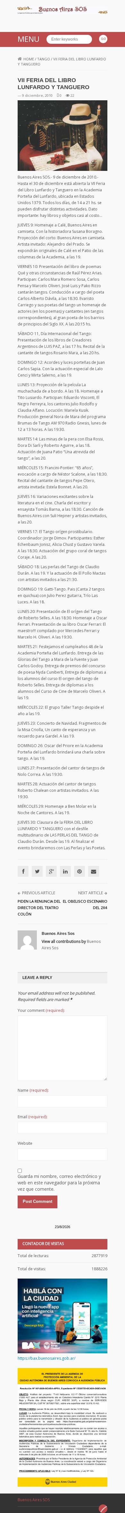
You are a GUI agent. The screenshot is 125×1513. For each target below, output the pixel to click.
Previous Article (38, 893)
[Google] (51, 871)
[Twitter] (37, 871)
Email (32, 1116)
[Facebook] (23, 871)
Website (25, 1143)
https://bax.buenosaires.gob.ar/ (46, 1358)
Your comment (41, 1010)
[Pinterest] (79, 871)
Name (33, 1090)
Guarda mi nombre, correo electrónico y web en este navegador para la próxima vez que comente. (59, 1182)
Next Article (90, 893)
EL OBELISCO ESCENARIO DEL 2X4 (85, 904)
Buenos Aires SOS (34, 1499)
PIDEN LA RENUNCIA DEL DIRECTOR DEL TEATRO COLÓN (39, 907)
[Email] (93, 871)
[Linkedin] (65, 871)
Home (28, 59)
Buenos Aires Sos (58, 933)
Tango (43, 59)
